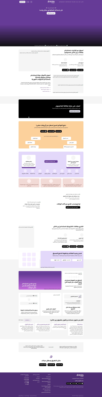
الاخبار (38, 382)
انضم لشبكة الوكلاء (68, 1)
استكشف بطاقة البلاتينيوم (74, 111)
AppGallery (65, 70)
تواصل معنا (73, 1)
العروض (48, 384)
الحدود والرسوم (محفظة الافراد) (46, 379)
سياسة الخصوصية (33, 395)
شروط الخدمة (26, 395)
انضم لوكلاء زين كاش (46, 389)
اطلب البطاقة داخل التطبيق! (50, 161)
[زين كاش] (51, 2)
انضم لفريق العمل (62, 1)
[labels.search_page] (31, 2)
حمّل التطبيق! (22, 1)
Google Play (72, 70)
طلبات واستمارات (47, 390)
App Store (79, 70)
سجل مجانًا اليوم (51, 13)
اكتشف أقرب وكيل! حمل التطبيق (72, 207)
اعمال (80, 1)
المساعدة (37, 378)
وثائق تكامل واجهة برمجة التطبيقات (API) (45, 386)
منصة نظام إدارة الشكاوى (45, 392)
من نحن (77, 1)
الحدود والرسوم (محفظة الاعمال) (46, 382)
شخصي (82, 1)
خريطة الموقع (21, 395)
